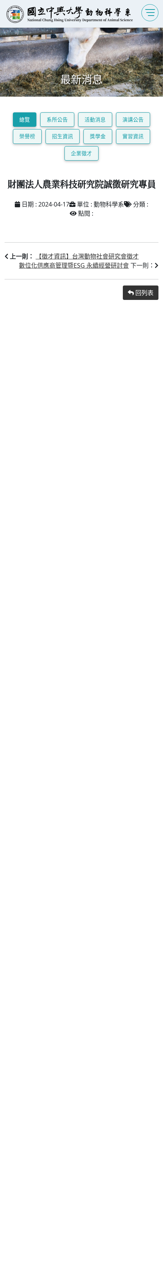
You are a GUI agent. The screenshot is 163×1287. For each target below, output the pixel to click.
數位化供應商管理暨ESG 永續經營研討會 (74, 265)
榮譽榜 (27, 136)
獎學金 (98, 136)
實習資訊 (133, 136)
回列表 (144, 293)
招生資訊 (62, 136)
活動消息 (95, 119)
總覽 (24, 119)
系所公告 (57, 119)
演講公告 (133, 119)
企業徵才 (81, 153)
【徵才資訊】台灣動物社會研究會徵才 (87, 256)
